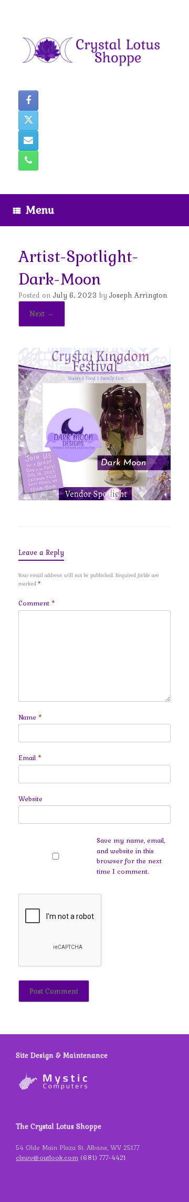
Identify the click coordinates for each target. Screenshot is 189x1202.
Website (30, 799)
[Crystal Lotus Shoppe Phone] (28, 160)
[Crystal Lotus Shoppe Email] (28, 140)
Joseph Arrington (138, 295)
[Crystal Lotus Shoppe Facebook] (28, 100)
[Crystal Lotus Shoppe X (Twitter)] (28, 120)
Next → (41, 313)
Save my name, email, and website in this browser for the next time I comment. (131, 855)
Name (30, 717)
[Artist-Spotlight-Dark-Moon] (94, 496)
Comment (36, 603)
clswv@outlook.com (47, 1158)
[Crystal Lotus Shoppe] (94, 49)
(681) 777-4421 (103, 1158)
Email (29, 758)
